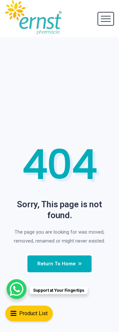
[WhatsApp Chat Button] (16, 289)
